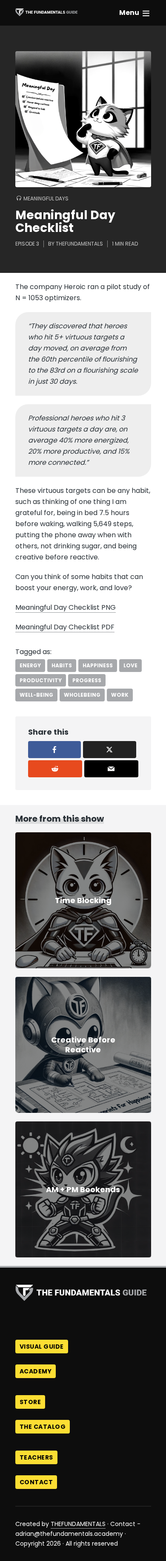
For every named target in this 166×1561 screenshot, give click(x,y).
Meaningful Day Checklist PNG (65, 607)
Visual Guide (42, 1346)
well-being (36, 694)
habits (62, 665)
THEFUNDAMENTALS (78, 1524)
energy (30, 665)
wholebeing (82, 694)
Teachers (36, 1457)
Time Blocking (83, 900)
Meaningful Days (46, 198)
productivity (41, 680)
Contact (36, 1482)
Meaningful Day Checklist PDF (64, 627)
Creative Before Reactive (83, 1045)
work (120, 694)
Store (30, 1402)
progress (86, 680)
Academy (36, 1371)
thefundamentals (79, 243)
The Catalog (43, 1426)
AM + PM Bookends (83, 1189)
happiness (98, 665)
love (130, 665)
